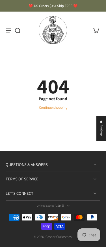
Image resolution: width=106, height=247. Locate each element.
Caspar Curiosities (59, 236)
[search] (17, 30)
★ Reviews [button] (101, 128)
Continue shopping (53, 107)
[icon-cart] (94, 30)
